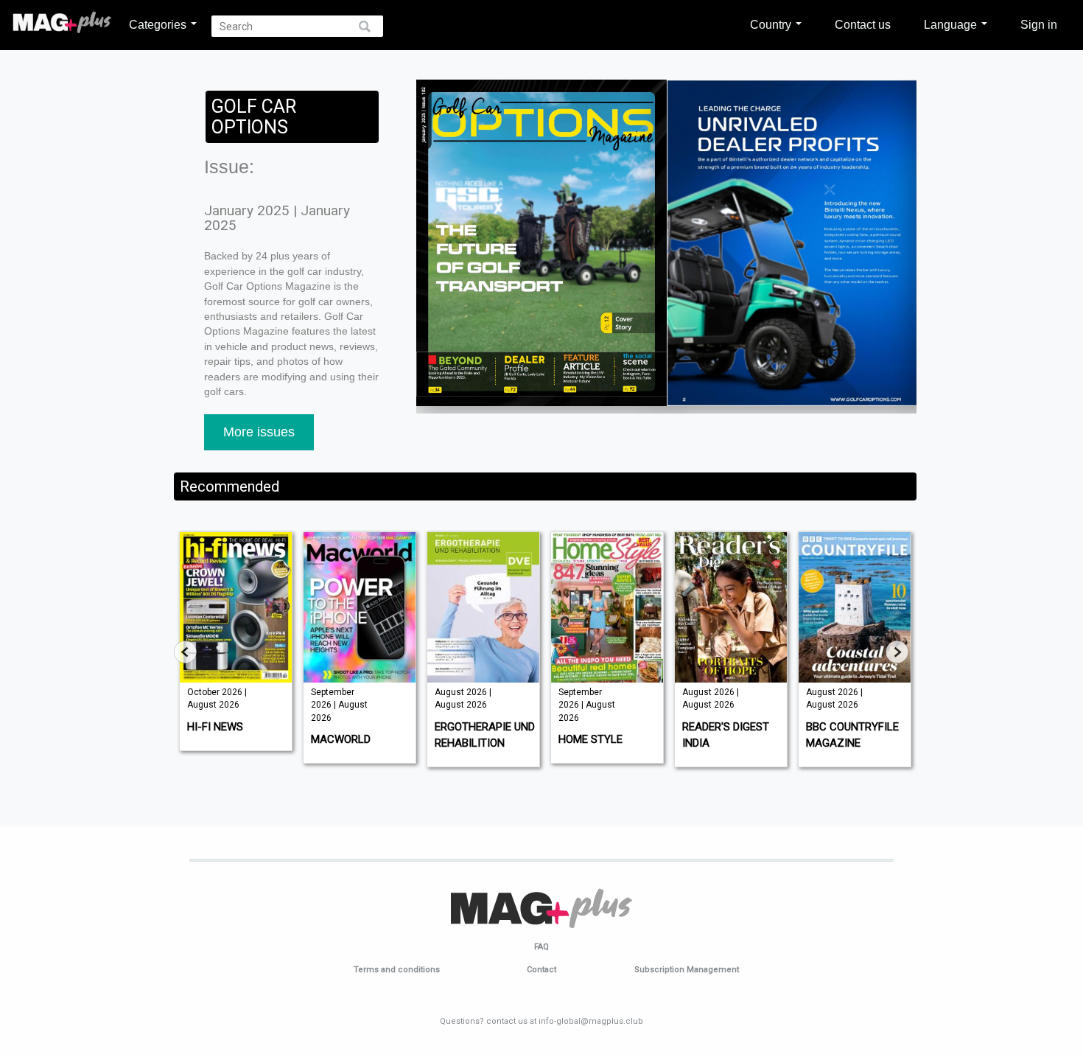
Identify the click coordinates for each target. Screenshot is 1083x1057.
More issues (259, 432)
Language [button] (952, 24)
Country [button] (772, 24)
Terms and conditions (397, 969)
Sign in (1038, 24)
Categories (159, 24)
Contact (541, 969)
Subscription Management (686, 969)
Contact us (863, 24)
